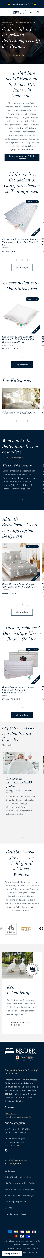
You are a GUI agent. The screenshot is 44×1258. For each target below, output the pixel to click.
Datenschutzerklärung (16, 1248)
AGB (28, 1248)
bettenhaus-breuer (17, 1241)
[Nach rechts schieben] (27, 260)
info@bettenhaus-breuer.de (18, 1116)
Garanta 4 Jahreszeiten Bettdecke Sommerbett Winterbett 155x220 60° (21, 242)
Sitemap (8, 1207)
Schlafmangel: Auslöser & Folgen (19, 1195)
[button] (6, 12)
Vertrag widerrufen (12, 1254)
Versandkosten (12, 1145)
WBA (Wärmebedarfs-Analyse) (18, 1177)
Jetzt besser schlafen (16, 54)
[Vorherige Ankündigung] (4, 4)
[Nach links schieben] (16, 260)
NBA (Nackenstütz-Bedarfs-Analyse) (21, 1183)
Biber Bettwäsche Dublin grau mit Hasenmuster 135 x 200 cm (19, 585)
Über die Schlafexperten (13, 457)
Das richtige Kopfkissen (15, 1201)
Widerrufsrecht (28, 1244)
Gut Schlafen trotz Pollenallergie (19, 1189)
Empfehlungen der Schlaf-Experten (22, 157)
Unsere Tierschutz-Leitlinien (20, 1023)
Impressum (33, 1253)
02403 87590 (10, 1113)
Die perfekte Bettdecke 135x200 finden (19, 782)
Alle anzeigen (22, 267)
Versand (35, 1248)
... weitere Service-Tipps (15, 1214)
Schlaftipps (10, 1171)
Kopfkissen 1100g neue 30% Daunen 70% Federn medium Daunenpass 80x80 (18, 339)
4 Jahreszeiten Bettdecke (17, 412)
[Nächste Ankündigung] (39, 4)
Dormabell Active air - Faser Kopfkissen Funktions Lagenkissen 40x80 (18, 690)
